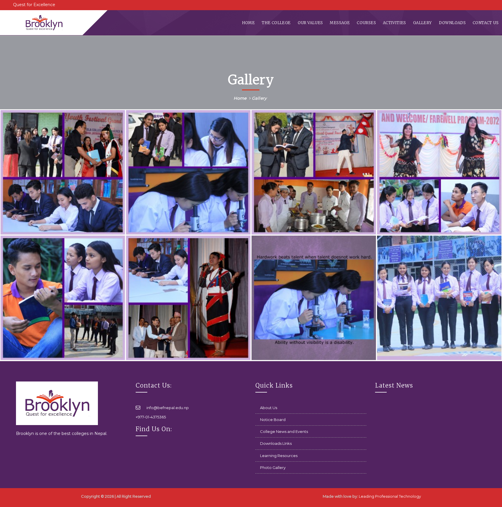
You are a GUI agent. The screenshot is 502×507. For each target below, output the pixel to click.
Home (248, 22)
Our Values (310, 22)
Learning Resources (278, 455)
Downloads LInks (276, 443)
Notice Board (273, 419)
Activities (394, 22)
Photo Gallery (273, 467)
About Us (268, 407)
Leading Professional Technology (390, 496)
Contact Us (486, 22)
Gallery (422, 22)
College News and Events (284, 431)
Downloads (452, 22)
